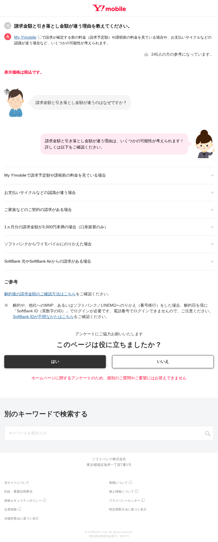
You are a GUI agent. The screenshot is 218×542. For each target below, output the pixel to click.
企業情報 (10, 509)
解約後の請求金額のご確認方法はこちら (40, 294)
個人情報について (121, 491)
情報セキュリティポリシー (23, 500)
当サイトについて (16, 482)
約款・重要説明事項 (18, 491)
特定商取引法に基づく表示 (127, 509)
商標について (118, 482)
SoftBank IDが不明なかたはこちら (43, 316)
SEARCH (207, 433)
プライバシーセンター (124, 500)
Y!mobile (109, 8)
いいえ (163, 361)
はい (55, 361)
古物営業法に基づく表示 (21, 518)
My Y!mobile (25, 37)
